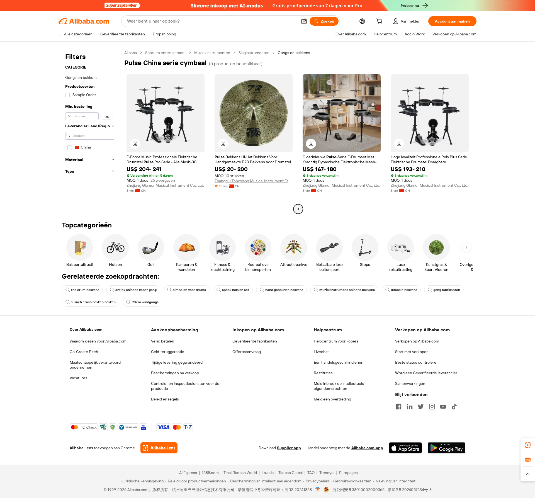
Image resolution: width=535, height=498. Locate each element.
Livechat (321, 351)
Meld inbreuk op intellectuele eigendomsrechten (339, 386)
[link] (528, 445)
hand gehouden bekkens (284, 290)
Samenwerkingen (410, 383)
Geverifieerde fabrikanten (254, 341)
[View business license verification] (317, 489)
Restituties (323, 373)
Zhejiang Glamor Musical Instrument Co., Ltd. (165, 185)
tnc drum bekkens (85, 290)
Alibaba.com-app (367, 448)
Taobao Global (290, 472)
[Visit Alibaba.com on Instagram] (432, 406)
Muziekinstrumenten (212, 52)
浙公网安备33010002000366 (358, 489)
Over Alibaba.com (86, 329)
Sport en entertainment (165, 52)
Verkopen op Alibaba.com (417, 341)
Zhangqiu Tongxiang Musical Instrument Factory (254, 181)
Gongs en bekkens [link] (294, 52)
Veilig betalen (162, 341)
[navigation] (90, 131)
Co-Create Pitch (84, 351)
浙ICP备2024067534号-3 (410, 489)
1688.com (210, 472)
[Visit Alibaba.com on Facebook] (398, 406)
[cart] (380, 22)
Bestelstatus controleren (417, 362)
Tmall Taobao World (240, 472)
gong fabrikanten (446, 290)
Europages (348, 472)
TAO (311, 472)
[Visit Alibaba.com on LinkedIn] (409, 406)
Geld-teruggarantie (167, 351)
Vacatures (78, 378)
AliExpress (188, 472)
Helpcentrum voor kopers (336, 341)
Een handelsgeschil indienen (338, 362)
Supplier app (289, 448)
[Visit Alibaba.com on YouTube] (443, 406)
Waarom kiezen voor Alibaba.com (98, 341)
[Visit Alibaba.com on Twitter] (420, 406)
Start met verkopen (412, 351)
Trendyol (326, 472)
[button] (304, 21)
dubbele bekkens (404, 290)
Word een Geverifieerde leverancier (426, 373)
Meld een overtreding (332, 399)
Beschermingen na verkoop (175, 373)
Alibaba (130, 52)
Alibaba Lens (81, 448)
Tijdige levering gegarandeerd (177, 362)
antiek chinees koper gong (136, 290)
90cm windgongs (145, 302)
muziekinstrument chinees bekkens (347, 290)
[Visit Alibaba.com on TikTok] (454, 406)
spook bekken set (235, 290)
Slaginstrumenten (254, 52)
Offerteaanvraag (246, 351)
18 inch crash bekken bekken (93, 302)
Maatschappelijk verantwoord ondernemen (95, 365)
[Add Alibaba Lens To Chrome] (158, 447)
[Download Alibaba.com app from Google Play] (446, 447)
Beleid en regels (165, 399)
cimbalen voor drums (189, 290)
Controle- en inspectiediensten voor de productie (185, 386)
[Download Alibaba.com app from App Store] (405, 447)
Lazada (268, 472)
